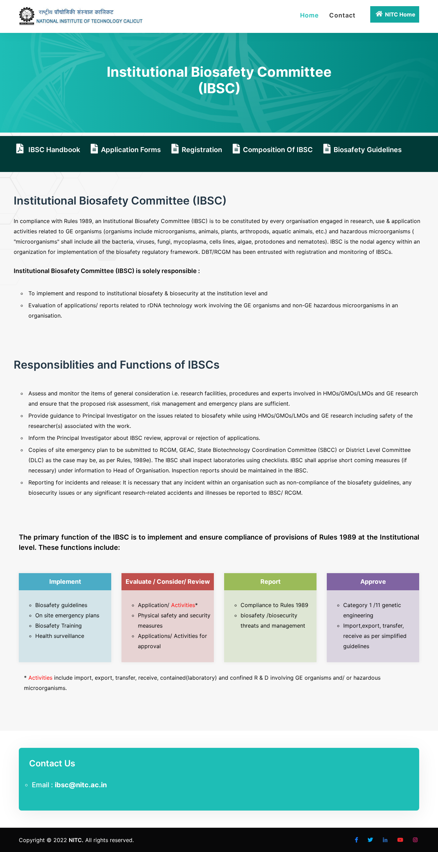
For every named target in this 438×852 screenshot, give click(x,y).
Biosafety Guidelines (368, 150)
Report (270, 581)
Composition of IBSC (278, 150)
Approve (373, 581)
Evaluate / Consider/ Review (168, 581)
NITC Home (400, 14)
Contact (342, 15)
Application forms (131, 150)
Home (309, 15)
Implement (65, 581)
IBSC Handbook (53, 150)
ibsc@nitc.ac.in (81, 785)
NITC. (76, 840)
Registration (202, 150)
